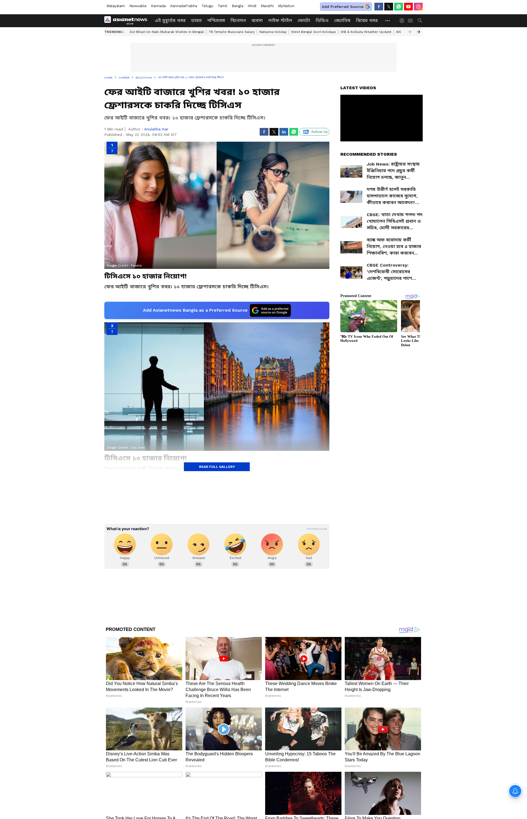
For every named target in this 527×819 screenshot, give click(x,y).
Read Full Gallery (217, 467)
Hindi (252, 6)
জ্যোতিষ (342, 20)
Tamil (222, 6)
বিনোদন (238, 20)
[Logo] (127, 20)
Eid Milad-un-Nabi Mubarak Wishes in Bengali (167, 32)
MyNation (286, 6)
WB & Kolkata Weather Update (366, 32)
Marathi (267, 6)
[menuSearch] (420, 20)
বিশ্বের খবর (367, 20)
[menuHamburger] (410, 20)
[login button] (403, 20)
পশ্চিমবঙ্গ (216, 20)
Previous (410, 32)
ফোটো (304, 20)
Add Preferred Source (342, 6)
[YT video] (408, 6)
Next (418, 32)
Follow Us (320, 132)
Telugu (207, 6)
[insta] (418, 6)
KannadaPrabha (183, 6)
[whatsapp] (398, 6)
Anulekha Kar (156, 129)
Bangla (237, 6)
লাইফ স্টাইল (280, 20)
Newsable (138, 6)
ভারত (196, 20)
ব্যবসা (257, 20)
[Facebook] (378, 6)
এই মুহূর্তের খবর (170, 20)
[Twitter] (388, 6)
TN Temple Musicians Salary (232, 32)
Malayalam (115, 6)
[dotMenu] (387, 20)
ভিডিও (322, 20)
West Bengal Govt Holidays (313, 32)
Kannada (158, 6)
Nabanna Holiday (273, 32)
